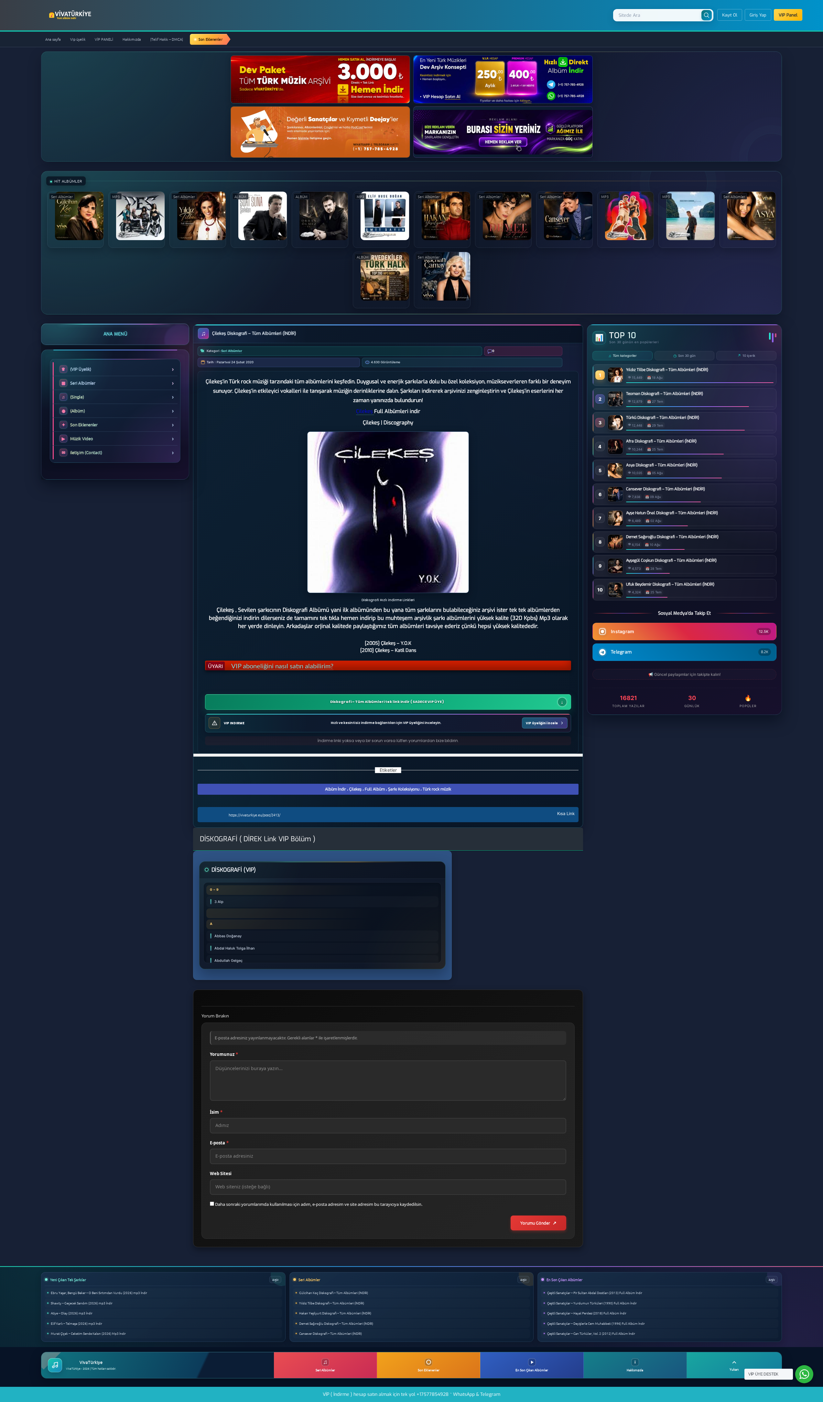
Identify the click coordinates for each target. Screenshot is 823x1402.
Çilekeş (355, 789)
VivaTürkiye (71, 15)
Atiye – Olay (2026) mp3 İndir (71, 1313)
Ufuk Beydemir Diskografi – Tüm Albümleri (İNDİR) (670, 584)
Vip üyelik (77, 39)
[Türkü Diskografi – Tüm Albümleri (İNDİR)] (615, 428)
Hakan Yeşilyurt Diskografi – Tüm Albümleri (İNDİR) (335, 1313)
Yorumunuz (224, 1054)
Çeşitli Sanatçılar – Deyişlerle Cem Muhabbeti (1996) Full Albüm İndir (596, 1323)
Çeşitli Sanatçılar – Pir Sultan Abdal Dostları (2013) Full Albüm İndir (594, 1292)
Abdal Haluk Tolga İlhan (234, 948)
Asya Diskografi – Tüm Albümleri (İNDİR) (662, 465)
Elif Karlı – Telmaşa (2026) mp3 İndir (76, 1323)
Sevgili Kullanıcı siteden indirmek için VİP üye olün (302, 665)
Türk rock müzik (437, 789)
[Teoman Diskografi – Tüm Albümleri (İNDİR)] (615, 404)
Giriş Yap (758, 15)
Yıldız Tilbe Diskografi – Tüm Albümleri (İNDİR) (667, 369)
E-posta (219, 1143)
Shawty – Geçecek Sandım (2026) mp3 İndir (82, 1303)
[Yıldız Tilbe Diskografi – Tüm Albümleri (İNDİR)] (615, 380)
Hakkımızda (132, 39)
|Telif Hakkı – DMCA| (166, 39)
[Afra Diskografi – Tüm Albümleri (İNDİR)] (615, 452)
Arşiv (275, 1279)
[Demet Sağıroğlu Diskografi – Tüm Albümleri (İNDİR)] (615, 547)
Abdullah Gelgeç (228, 960)
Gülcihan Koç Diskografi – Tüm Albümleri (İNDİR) (333, 1292)
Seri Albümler (231, 351)
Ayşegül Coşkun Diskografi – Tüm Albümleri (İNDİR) (671, 560)
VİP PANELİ (104, 39)
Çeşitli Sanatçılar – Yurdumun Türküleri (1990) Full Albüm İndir (592, 1303)
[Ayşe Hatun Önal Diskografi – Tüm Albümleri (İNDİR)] (615, 523)
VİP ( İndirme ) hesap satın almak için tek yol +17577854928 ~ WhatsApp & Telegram (411, 1394)
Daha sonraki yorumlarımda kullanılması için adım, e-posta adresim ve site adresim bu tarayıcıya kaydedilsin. (318, 1204)
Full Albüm (375, 789)
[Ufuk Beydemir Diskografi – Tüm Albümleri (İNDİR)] (615, 595)
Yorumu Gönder (535, 1223)
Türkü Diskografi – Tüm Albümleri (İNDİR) (662, 417)
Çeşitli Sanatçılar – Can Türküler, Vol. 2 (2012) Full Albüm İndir (591, 1333)
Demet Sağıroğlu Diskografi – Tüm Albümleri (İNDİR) (672, 536)
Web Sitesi (221, 1173)
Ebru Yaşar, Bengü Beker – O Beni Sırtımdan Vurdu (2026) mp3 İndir (99, 1292)
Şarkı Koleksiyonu (403, 789)
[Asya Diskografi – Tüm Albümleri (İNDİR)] (615, 476)
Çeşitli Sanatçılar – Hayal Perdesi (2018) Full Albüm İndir (586, 1313)
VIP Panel (788, 15)
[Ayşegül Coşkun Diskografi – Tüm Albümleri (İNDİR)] (615, 571)
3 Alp (218, 901)
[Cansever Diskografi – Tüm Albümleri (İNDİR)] (615, 500)
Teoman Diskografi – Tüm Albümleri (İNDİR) (664, 393)
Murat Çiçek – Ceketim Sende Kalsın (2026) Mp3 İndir (88, 1333)
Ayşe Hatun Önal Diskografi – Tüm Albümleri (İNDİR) (672, 512)
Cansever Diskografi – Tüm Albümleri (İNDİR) (665, 489)
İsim (216, 1112)
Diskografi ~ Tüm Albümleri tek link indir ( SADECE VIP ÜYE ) (387, 702)
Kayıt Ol (729, 15)
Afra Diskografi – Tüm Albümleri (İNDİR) (661, 441)
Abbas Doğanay (228, 936)
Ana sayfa (53, 39)
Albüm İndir (335, 789)
